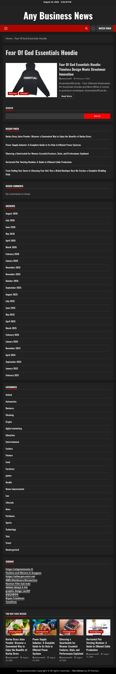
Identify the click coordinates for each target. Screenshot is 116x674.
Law (7, 495)
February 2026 (12, 254)
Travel (8, 543)
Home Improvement (15, 489)
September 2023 (13, 361)
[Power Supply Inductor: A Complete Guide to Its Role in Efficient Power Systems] (45, 627)
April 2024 (10, 355)
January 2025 (12, 341)
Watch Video (105, 28)
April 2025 (10, 321)
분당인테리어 (12, 594)
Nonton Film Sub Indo (18, 583)
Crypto (9, 421)
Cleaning (10, 415)
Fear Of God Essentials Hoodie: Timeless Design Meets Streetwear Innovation (31, 80)
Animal (9, 394)
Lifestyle (24, 93)
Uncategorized (12, 549)
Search (9, 108)
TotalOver (11, 601)
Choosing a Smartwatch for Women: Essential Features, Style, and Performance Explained (47, 153)
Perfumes (10, 516)
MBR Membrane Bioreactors (21, 580)
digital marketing (14, 428)
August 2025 (12, 294)
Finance (9, 455)
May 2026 (10, 233)
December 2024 (13, 348)
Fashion (9, 448)
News (8, 509)
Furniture (10, 469)
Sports (9, 522)
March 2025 (11, 328)
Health (9, 482)
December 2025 (13, 267)
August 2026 (12, 213)
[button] (6, 28)
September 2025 (13, 287)
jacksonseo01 (66, 78)
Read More (67, 97)
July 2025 (10, 301)
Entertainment (12, 442)
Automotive (11, 401)
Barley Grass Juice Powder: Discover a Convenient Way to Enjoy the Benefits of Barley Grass (48, 136)
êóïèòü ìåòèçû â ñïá (17, 587)
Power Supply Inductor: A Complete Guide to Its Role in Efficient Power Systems (43, 145)
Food (8, 462)
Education (10, 435)
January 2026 (12, 260)
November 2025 (13, 274)
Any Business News (58, 15)
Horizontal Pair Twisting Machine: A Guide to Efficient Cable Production (39, 162)
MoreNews (78, 670)
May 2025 (10, 314)
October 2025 (12, 281)
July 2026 (10, 220)
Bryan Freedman (15, 598)
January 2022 (12, 368)
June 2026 (10, 227)
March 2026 (11, 247)
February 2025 (12, 334)
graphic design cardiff (18, 591)
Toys (8, 536)
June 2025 (10, 308)
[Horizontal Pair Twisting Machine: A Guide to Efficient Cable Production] (98, 627)
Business (13, 93)
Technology (11, 529)
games (9, 475)
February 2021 (12, 375)
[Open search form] (86, 28)
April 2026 (11, 240)
